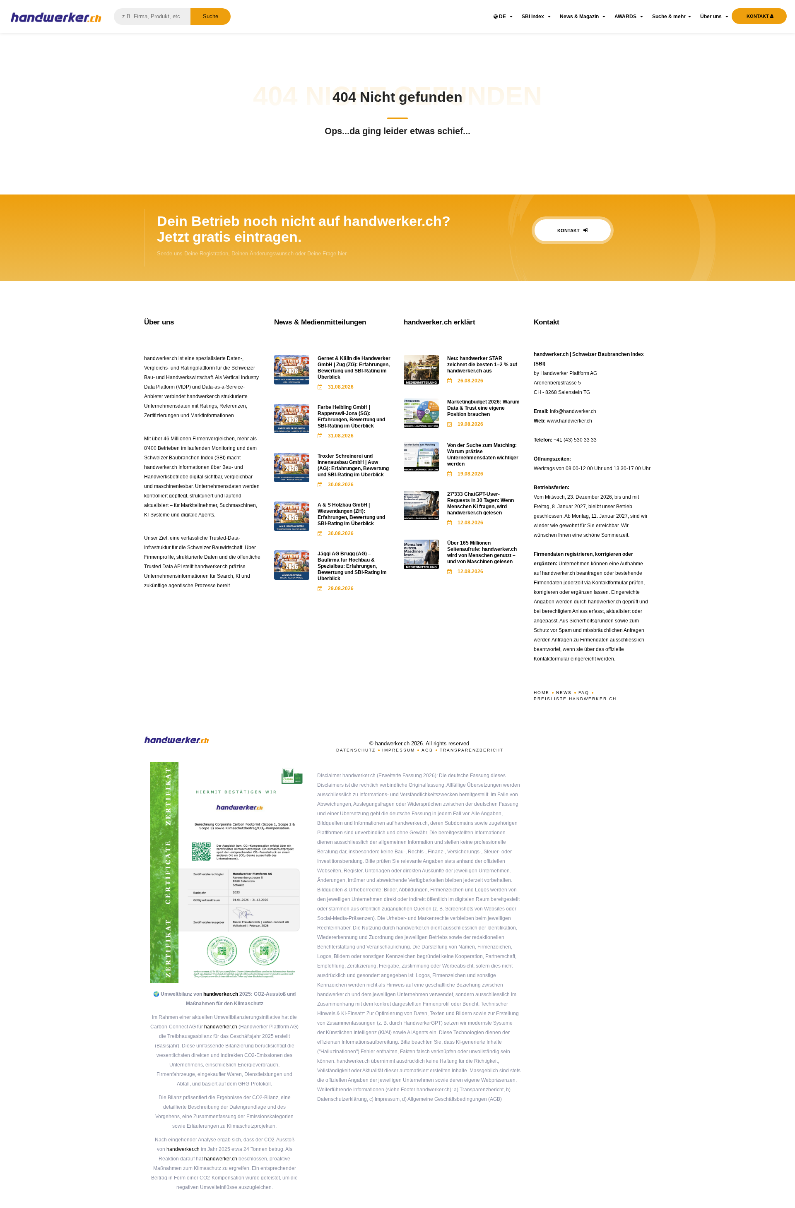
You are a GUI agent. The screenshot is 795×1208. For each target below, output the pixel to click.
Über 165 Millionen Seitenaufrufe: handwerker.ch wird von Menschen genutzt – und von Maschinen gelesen (482, 552)
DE (502, 16)
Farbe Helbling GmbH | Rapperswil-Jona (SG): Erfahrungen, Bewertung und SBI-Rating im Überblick (351, 416)
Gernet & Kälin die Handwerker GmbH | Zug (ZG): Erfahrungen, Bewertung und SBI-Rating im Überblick (354, 367)
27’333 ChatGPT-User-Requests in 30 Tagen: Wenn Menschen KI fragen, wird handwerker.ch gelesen (480, 503)
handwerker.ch (220, 994)
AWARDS (626, 16)
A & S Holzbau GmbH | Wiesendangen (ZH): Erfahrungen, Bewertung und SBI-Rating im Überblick (351, 514)
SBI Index (533, 16)
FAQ (583, 692)
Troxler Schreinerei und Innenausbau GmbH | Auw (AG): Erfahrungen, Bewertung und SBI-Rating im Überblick (353, 465)
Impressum (398, 750)
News (564, 692)
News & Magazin (580, 16)
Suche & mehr (669, 16)
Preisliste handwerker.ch (575, 698)
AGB (427, 750)
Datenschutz (356, 750)
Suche (210, 16)
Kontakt (569, 230)
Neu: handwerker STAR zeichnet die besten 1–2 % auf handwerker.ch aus (482, 364)
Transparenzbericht (472, 750)
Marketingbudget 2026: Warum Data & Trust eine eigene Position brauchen (483, 408)
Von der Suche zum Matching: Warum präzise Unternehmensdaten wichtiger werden (482, 454)
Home (541, 692)
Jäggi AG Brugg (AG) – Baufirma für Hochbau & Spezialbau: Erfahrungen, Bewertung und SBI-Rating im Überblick (352, 566)
